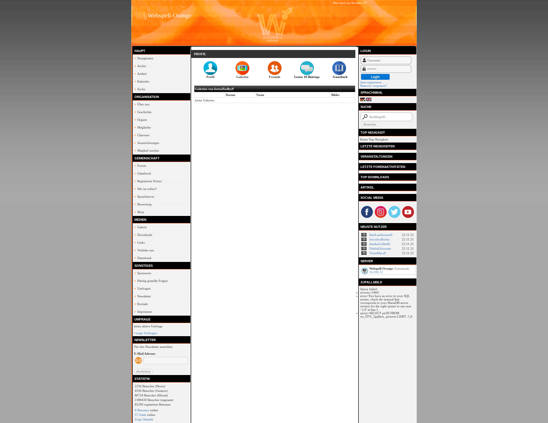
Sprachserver (145, 196)
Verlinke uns (145, 250)
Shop (140, 212)
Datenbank (144, 258)
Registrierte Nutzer (149, 181)
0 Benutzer (142, 410)
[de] (362, 100)
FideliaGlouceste (380, 248)
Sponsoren (144, 273)
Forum (141, 165)
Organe (142, 119)
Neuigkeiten (145, 58)
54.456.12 (376, 272)
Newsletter (144, 296)
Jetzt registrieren (371, 82)
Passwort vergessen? (373, 85)
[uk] (368, 100)
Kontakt (142, 304)
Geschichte (144, 112)
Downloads (144, 234)
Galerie (142, 227)
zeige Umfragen (146, 333)
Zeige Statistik (144, 419)
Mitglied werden (148, 150)
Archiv (141, 66)
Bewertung (144, 204)
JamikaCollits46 (379, 244)
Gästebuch (144, 173)
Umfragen (144, 288)
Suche (141, 89)
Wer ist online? (147, 189)
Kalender (143, 81)
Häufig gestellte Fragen (152, 280)
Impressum (144, 311)
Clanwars (143, 135)
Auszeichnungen (148, 143)
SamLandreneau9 (380, 234)
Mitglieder (144, 127)
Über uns (143, 104)
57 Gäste (140, 414)
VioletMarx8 (377, 253)
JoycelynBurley (379, 239)
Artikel (141, 73)
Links (141, 242)
